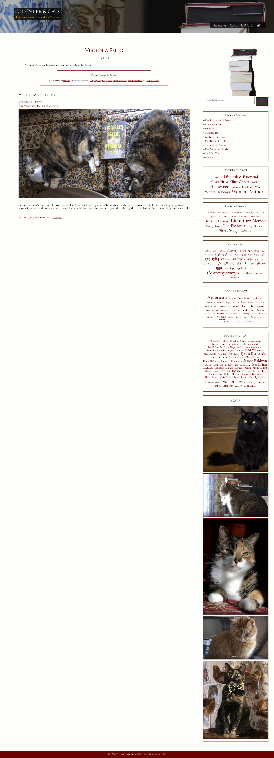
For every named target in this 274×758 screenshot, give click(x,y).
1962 (263, 254)
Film (233, 181)
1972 (263, 259)
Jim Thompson (245, 365)
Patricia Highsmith (232, 370)
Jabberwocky (235, 611)
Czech (214, 306)
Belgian (228, 302)
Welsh (248, 322)
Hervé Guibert (210, 361)
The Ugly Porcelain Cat (152, 754)
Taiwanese (261, 317)
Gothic (255, 182)
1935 (250, 250)
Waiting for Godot (215, 137)
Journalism (223, 221)
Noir (218, 226)
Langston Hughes (224, 368)
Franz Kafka (222, 354)
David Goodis (215, 347)
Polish (255, 314)
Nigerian (236, 314)
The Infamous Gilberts (218, 120)
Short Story (228, 230)
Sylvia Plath (225, 377)
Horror (52, 106)
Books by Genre (235, 206)
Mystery (209, 226)
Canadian (248, 302)
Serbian (231, 317)
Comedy (248, 212)
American (217, 297)
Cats (234, 25)
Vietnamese (240, 322)
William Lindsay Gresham (252, 382)
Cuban (206, 306)
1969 (249, 259)
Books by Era (235, 244)
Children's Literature (230, 212)
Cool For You (212, 153)
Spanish (42, 106)
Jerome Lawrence (229, 365)
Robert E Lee (215, 374)
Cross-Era (245, 273)
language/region (97, 80)
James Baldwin (255, 361)
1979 (231, 263)
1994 (232, 268)
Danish (222, 306)
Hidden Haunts (213, 124)
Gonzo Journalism (239, 216)
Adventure (211, 213)
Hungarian (224, 310)
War (257, 187)
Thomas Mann (239, 377)
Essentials (251, 177)
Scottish (222, 316)
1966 (229, 259)
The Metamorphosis (216, 149)
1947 (225, 254)
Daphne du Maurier (250, 344)
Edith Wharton (254, 350)
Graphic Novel (255, 216)
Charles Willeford (254, 341)
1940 (263, 250)
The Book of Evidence (217, 141)
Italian (260, 310)
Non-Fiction (232, 226)
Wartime (235, 277)
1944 (206, 254)
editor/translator (135, 80)
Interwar (259, 273)
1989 (264, 263)
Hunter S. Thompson (231, 361)
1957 (250, 254)
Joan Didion (259, 364)
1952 (231, 254)
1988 (258, 263)
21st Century (27, 106)
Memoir (259, 221)
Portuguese (263, 314)
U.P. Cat (247, 25)
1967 (235, 259)
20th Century (229, 250)
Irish (251, 310)
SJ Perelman (210, 377)
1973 (205, 264)
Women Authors (248, 191)
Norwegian (246, 314)
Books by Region (235, 290)
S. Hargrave (44, 217)
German (261, 306)
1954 (237, 254)
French (247, 306)
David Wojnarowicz (233, 347)
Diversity (232, 176)
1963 (207, 259)
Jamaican (206, 314)
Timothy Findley (257, 377)
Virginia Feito (30, 102)
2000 (246, 268)
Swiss (253, 317)
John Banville (208, 368)
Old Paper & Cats (37, 11)
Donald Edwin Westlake (253, 348)
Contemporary (221, 273)
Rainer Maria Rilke (255, 371)
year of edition (152, 80)
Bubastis (235, 514)
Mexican (228, 314)
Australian (257, 298)
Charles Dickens (238, 341)
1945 (211, 254)
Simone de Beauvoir (251, 374)
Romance (259, 226)
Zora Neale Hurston (245, 386)
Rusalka (235, 735)
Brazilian (236, 302)
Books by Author (235, 336)
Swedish (246, 317)
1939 (256, 250)
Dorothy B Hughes (216, 350)
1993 (226, 268)
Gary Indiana (218, 357)
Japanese (218, 313)
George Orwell (236, 357)
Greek (208, 310)
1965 (223, 259)
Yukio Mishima (224, 385)
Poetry (248, 226)
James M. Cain (210, 365)
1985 (245, 263)
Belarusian (220, 302)
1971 (256, 258)
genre (109, 80)
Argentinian (243, 298)
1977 (217, 263)
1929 (243, 250)
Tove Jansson (212, 382)
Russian (210, 317)
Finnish (236, 306)
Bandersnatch (236, 656)
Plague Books (235, 187)
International (239, 309)
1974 (210, 263)
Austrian (211, 302)
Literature (241, 220)
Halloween (219, 186)
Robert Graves (231, 374)
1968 (242, 259)
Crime (259, 212)
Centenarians (216, 177)
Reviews (219, 25)
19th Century (211, 250)
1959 (256, 254)
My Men (209, 128)
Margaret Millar (243, 368)
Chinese (260, 302)
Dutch (229, 307)
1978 (225, 263)
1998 (239, 268)
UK (222, 321)
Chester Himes (217, 344)
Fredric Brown (234, 354)
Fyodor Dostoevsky (254, 354)
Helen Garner (253, 357)
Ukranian (230, 322)
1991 (219, 267)
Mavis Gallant (260, 368)
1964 (215, 258)
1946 (218, 254)
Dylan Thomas (235, 350)
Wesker (236, 469)
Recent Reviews (235, 115)
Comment (57, 217)
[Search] (261, 101)
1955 (243, 254)
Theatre (245, 230)
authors (66, 80)
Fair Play (210, 157)
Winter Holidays (217, 192)
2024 (252, 268)
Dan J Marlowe (232, 344)
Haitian (215, 310)
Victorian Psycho (37, 94)
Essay (225, 216)
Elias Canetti (210, 354)
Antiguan (232, 298)
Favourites (219, 181)
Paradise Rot (212, 132)
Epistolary (215, 216)
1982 (238, 263)
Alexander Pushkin (218, 341)
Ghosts (244, 182)
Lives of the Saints (215, 145)
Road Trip (247, 187)
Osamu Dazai (212, 371)
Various (230, 381)
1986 (252, 263)
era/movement (120, 80)
